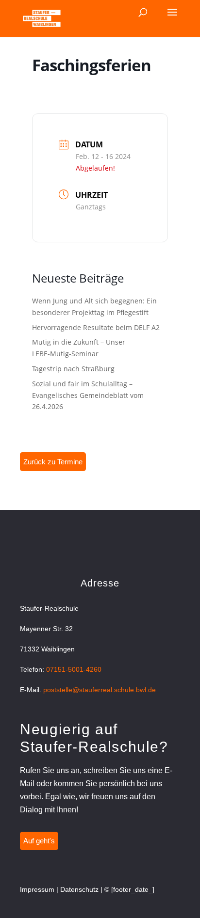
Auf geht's (39, 841)
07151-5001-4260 (73, 669)
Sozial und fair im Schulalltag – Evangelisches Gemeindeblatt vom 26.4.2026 (88, 395)
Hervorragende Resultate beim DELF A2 (96, 327)
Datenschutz (79, 889)
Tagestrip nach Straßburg (73, 368)
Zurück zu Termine (53, 462)
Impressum (37, 889)
